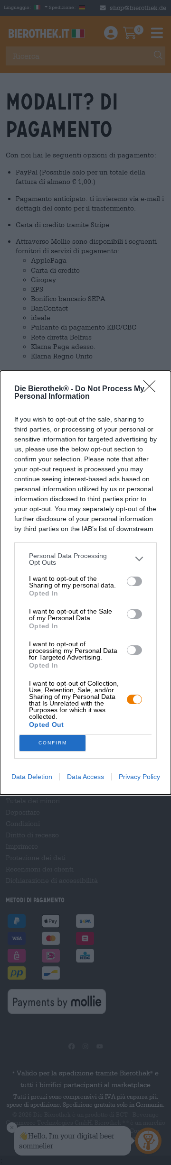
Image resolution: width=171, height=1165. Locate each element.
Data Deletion (31, 776)
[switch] (134, 581)
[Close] (152, 389)
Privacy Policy (139, 776)
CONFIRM (52, 742)
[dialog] (85, 583)
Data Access (85, 776)
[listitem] (85, 559)
